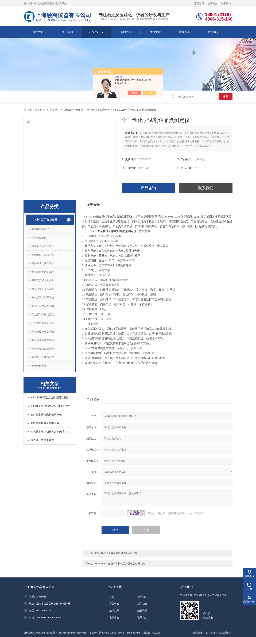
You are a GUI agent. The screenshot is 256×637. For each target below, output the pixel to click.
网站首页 (38, 32)
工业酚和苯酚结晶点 (43, 314)
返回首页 (199, 3)
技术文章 (155, 32)
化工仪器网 (224, 632)
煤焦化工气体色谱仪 (43, 357)
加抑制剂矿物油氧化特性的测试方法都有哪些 (51, 406)
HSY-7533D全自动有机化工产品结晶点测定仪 (120, 563)
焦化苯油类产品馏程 (43, 271)
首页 (42, 109)
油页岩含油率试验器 (43, 246)
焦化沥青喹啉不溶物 (43, 297)
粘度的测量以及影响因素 (44, 423)
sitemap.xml (133, 632)
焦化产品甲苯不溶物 (43, 306)
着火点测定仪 (39, 237)
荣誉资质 (142, 610)
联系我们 (226, 3)
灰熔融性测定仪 (40, 229)
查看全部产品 (39, 365)
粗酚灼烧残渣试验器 (43, 340)
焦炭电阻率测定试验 (43, 331)
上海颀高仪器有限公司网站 (52, 3)
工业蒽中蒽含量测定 (43, 323)
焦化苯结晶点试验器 (98, 109)
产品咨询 (148, 188)
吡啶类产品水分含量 (43, 280)
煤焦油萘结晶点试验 (43, 289)
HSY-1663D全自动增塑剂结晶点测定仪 (116, 553)
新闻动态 (142, 603)
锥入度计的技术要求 (42, 440)
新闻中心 (125, 32)
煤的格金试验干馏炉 (43, 263)
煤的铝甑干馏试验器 (43, 254)
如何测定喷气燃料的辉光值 (46, 414)
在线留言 (212, 3)
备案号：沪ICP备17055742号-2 (106, 632)
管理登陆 (198, 632)
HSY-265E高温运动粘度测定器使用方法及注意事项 (51, 397)
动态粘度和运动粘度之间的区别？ (50, 431)
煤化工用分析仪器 (73, 109)
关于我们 (67, 32)
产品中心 (94, 32)
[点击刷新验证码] (136, 513)
